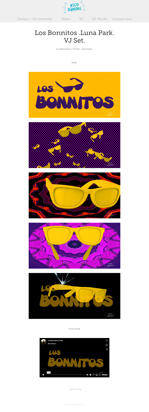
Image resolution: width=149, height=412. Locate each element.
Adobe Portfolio (78, 404)
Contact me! (122, 19)
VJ (81, 19)
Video (65, 19)
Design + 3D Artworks (34, 19)
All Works (99, 19)
